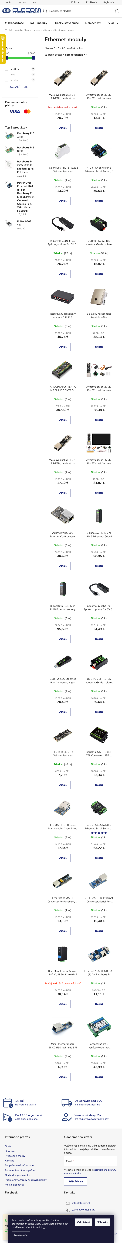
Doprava (22, 2)
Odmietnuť (83, 1222)
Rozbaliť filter (18, 87)
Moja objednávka (14, 1184)
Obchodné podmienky (17, 1175)
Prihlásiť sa (75, 1181)
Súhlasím (102, 1222)
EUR (73, 2)
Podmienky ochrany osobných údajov (26, 1180)
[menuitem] (14, 23)
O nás (8, 2)
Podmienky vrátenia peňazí (20, 1170)
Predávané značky (15, 1156)
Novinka (22, 80)
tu (44, 1227)
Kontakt (9, 1160)
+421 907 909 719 (83, 1210)
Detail (63, 128)
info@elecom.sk (81, 1203)
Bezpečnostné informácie (19, 1165)
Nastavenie (20, 1235)
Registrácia (108, 2)
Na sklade (22, 69)
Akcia (22, 74)
